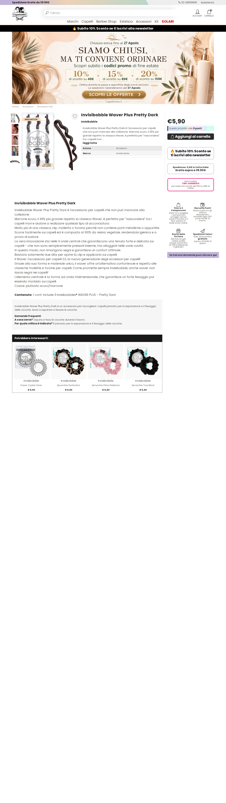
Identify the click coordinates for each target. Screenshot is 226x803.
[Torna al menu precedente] (13, 21)
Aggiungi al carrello (192, 136)
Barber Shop (106, 21)
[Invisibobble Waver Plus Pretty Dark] (50, 141)
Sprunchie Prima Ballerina (106, 385)
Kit (156, 21)
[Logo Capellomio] (19, 13)
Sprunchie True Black (143, 385)
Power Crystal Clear (31, 385)
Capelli (87, 21)
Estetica (126, 21)
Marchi (72, 21)
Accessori (143, 21)
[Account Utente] (197, 12)
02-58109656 (189, 2)
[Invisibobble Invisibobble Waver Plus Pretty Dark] (15, 128)
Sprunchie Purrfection (68, 385)
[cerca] (47, 12)
